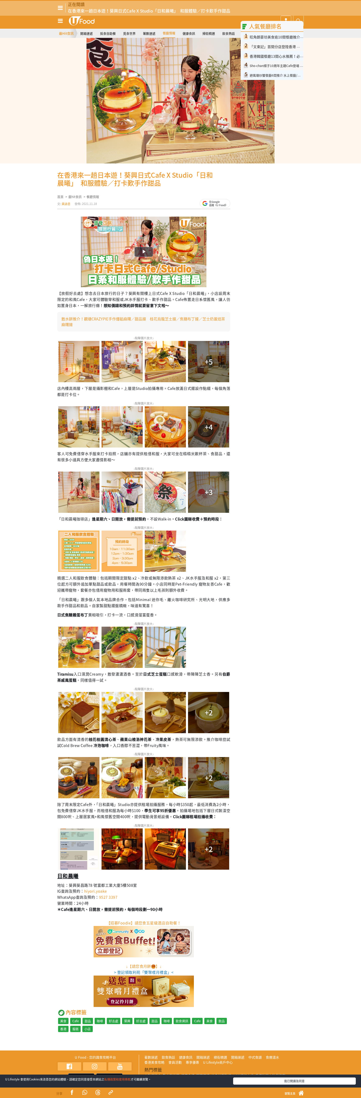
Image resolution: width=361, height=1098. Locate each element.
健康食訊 (189, 33)
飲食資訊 (182, 1021)
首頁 (60, 196)
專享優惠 (192, 1062)
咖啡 (100, 1021)
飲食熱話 (228, 33)
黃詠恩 (66, 204)
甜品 (88, 1021)
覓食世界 (129, 33)
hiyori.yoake (95, 891)
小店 (87, 1029)
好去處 (113, 1021)
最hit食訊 (75, 196)
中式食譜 (255, 1057)
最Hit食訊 (66, 33)
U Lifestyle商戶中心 (218, 1062)
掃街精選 (208, 33)
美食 (63, 1021)
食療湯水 (272, 1057)
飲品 (222, 1021)
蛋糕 (75, 1029)
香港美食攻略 (154, 1062)
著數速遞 (149, 33)
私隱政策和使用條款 (117, 1079)
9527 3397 (108, 897)
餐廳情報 (169, 33)
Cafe (75, 1021)
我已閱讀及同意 (294, 1081)
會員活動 (175, 1062)
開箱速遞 (86, 33)
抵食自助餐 (108, 33)
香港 (63, 1029)
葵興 (127, 1021)
